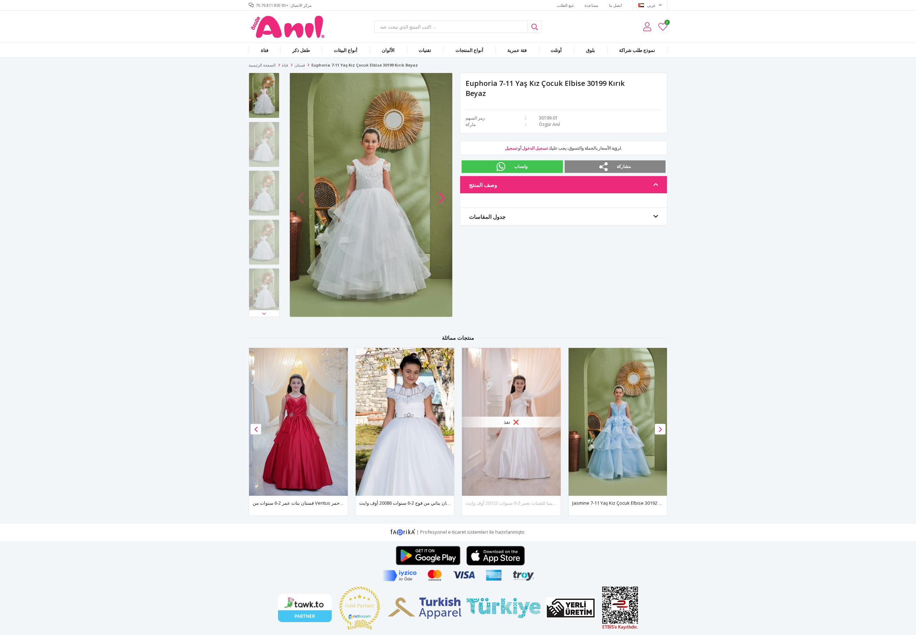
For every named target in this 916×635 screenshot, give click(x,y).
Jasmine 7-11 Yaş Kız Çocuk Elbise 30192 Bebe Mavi (626, 503)
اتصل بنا (615, 5)
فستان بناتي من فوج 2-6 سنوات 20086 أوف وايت (406, 503)
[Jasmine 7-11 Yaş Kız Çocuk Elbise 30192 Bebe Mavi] (618, 422)
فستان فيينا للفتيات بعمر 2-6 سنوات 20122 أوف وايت (517, 503)
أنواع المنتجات (469, 50)
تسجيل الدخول (535, 148)
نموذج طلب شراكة (637, 50)
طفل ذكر (301, 50)
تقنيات (425, 50)
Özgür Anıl (549, 124)
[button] (264, 313)
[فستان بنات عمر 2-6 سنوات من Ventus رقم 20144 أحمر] (298, 422)
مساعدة (591, 5)
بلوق (590, 50)
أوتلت (556, 50)
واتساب (521, 166)
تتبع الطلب (565, 5)
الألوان (388, 50)
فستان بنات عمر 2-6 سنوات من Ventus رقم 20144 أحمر (308, 503)
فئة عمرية (517, 50)
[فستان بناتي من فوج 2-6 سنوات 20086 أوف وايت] (405, 422)
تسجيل (511, 148)
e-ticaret (457, 532)
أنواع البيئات (345, 50)
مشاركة (624, 166)
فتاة (264, 50)
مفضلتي (666, 23)
